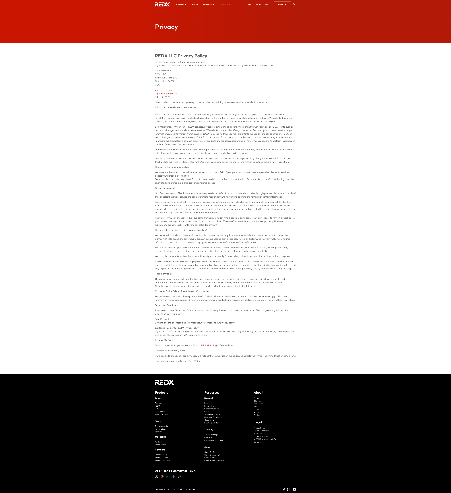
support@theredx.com (166, 93)
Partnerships (259, 404)
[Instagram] (288, 489)
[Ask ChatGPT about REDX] (156, 476)
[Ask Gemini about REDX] (173, 476)
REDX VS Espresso (162, 460)
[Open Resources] (213, 4)
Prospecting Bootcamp (213, 440)
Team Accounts (161, 426)
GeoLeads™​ (160, 411)
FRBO (157, 408)
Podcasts (208, 437)
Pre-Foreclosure (162, 414)
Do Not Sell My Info (202, 345)
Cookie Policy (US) (261, 436)
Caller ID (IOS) (210, 452)
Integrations (209, 406)
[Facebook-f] (283, 489)
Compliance (259, 442)
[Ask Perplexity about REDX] (168, 476)
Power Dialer (160, 429)
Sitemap (257, 401)
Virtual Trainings (211, 434)
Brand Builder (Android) (214, 460)
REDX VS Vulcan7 (162, 457)
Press (256, 406)
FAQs (206, 411)
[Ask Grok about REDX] (179, 476)
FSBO (157, 406)
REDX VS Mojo (161, 455)
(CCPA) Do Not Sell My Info (265, 439)
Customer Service (211, 408)
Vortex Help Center (212, 414)
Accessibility (259, 433)
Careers (257, 409)
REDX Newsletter (211, 423)
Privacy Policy (259, 428)
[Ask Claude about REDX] (162, 476)
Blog (206, 403)
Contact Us (258, 415)
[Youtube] (294, 489)
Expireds (158, 403)
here (201, 331)
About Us (257, 412)
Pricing (256, 398)
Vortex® (158, 432)
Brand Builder (160, 444)
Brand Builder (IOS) (212, 457)
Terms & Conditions (262, 430)
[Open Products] (185, 4)
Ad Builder (159, 442)
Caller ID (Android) (212, 455)
